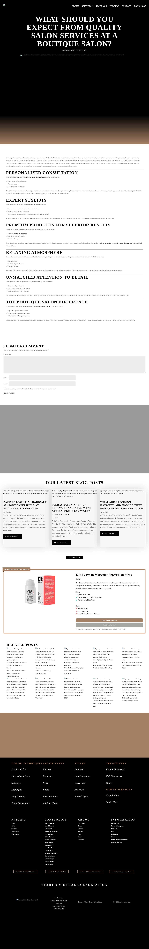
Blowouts (79, 789)
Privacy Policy (83, 902)
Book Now (140, 6)
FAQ (112, 831)
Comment (7, 354)
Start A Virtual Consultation (74, 884)
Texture (14, 829)
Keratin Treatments (115, 769)
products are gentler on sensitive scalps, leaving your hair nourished (120, 243)
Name (6, 378)
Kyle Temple (49, 842)
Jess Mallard (49, 834)
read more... (12, 536)
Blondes (47, 769)
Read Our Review (109, 625)
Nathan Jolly (49, 845)
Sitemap (114, 837)
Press (79, 837)
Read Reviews (57, 872)
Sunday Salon (68, 50)
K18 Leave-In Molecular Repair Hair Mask (104, 574)
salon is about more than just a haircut (39, 306)
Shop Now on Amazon (109, 620)
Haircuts (78, 769)
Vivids (46, 789)
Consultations (113, 795)
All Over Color (50, 803)
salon (14, 166)
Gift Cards (114, 834)
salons (85, 163)
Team (80, 826)
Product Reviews (116, 842)
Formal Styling (81, 796)
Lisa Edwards (49, 826)
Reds (45, 782)
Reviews (80, 831)
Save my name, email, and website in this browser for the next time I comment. (31, 389)
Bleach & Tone (50, 796)
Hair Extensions (82, 776)
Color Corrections (20, 803)
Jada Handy (49, 864)
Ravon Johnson (50, 856)
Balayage (16, 782)
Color (13, 823)
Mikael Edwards (50, 839)
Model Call (111, 802)
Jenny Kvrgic (49, 859)
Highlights (16, 789)
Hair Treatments (114, 776)
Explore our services (74, 742)
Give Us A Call (121, 872)
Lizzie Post (48, 829)
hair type (112, 191)
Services (86, 6)
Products (81, 839)
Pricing (100, 6)
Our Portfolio (49, 823)
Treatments (15, 831)
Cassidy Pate (49, 850)
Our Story (81, 823)
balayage (32, 218)
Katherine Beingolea (51, 831)
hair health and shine (20, 233)
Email (6, 384)
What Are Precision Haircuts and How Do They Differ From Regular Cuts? (121, 505)
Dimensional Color (20, 776)
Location (114, 829)
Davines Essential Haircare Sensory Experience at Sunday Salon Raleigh (25, 505)
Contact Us (115, 823)
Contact (126, 6)
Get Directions (90, 872)
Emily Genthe (49, 861)
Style (13, 826)
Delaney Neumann (51, 853)
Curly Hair (79, 782)
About (75, 6)
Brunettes (47, 776)
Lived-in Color (18, 769)
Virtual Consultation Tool (119, 839)
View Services (25, 872)
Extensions (15, 834)
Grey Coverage (18, 796)
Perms (109, 782)
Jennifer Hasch (50, 848)
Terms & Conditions (95, 902)
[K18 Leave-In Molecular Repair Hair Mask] (39, 590)
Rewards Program (117, 826)
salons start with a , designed (31, 177)
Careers (114, 6)
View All (75, 557)
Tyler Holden (49, 837)
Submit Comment (9, 393)
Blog (85, 50)
